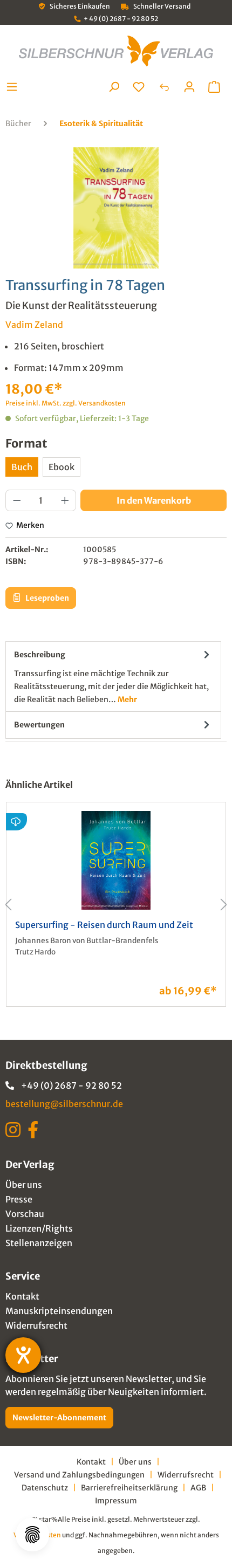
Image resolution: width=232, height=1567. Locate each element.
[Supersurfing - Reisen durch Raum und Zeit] (116, 860)
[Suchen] (113, 87)
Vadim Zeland (34, 324)
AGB (198, 1488)
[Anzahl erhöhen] (65, 500)
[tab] (113, 676)
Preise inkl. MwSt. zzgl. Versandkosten (65, 403)
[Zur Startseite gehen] (116, 51)
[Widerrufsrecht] (164, 87)
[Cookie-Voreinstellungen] (32, 1534)
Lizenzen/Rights (39, 1228)
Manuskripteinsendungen (59, 1310)
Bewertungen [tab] (39, 725)
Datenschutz (45, 1488)
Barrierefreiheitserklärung (129, 1488)
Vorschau (24, 1213)
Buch (21, 467)
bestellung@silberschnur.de (64, 1103)
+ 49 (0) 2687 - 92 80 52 (121, 19)
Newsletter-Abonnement (59, 1417)
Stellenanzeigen (38, 1243)
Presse (18, 1199)
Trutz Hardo (35, 952)
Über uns (23, 1184)
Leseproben (46, 598)
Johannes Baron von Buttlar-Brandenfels (87, 940)
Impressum (116, 1500)
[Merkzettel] (138, 87)
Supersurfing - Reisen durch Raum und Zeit (104, 924)
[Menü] (14, 87)
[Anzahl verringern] (16, 500)
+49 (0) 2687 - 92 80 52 (71, 1085)
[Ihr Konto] (189, 87)
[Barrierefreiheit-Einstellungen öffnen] (23, 1355)
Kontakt (22, 1296)
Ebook (61, 467)
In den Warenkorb (154, 500)
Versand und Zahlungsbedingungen (79, 1475)
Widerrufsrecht (36, 1325)
